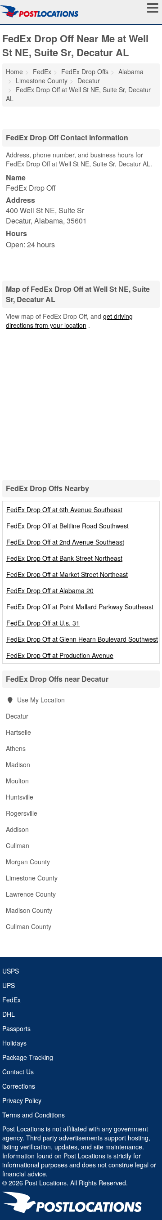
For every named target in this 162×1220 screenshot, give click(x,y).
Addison (17, 829)
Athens (16, 748)
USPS (10, 970)
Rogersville (21, 813)
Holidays (14, 1042)
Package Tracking (27, 1057)
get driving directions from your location (69, 321)
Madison (18, 764)
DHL (8, 1014)
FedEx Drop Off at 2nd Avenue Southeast (65, 541)
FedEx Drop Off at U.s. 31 (43, 622)
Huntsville (19, 796)
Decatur (17, 715)
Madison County (29, 910)
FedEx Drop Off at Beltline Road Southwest (67, 525)
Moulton (17, 780)
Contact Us (18, 1071)
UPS (8, 985)
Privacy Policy (21, 1100)
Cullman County (28, 926)
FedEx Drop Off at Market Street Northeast (67, 574)
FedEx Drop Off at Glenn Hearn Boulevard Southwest (82, 639)
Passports (16, 1028)
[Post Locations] (39, 11)
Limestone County (32, 877)
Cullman (17, 845)
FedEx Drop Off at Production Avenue (59, 655)
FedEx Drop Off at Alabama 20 (50, 590)
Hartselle (18, 732)
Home (14, 71)
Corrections (18, 1085)
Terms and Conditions (33, 1114)
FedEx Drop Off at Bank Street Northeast (64, 558)
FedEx (11, 999)
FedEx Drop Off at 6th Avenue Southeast (64, 509)
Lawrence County (31, 893)
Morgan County (28, 861)
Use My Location (40, 699)
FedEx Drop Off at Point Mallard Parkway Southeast (79, 606)
